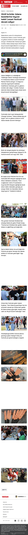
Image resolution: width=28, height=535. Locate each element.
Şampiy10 (5, 516)
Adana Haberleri (10, 11)
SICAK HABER (15, 6)
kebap (12, 44)
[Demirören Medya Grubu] (21, 496)
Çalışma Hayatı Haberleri (8, 509)
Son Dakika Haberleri (7, 504)
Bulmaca (4, 514)
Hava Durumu (6, 511)
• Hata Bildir (13, 533)
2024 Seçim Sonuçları (7, 507)
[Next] (15, 521)
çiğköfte (4, 489)
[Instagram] (25, 521)
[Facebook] (18, 521)
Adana (3, 35)
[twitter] (22, 521)
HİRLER (5, 6)
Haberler (3, 11)
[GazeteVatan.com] (5, 497)
